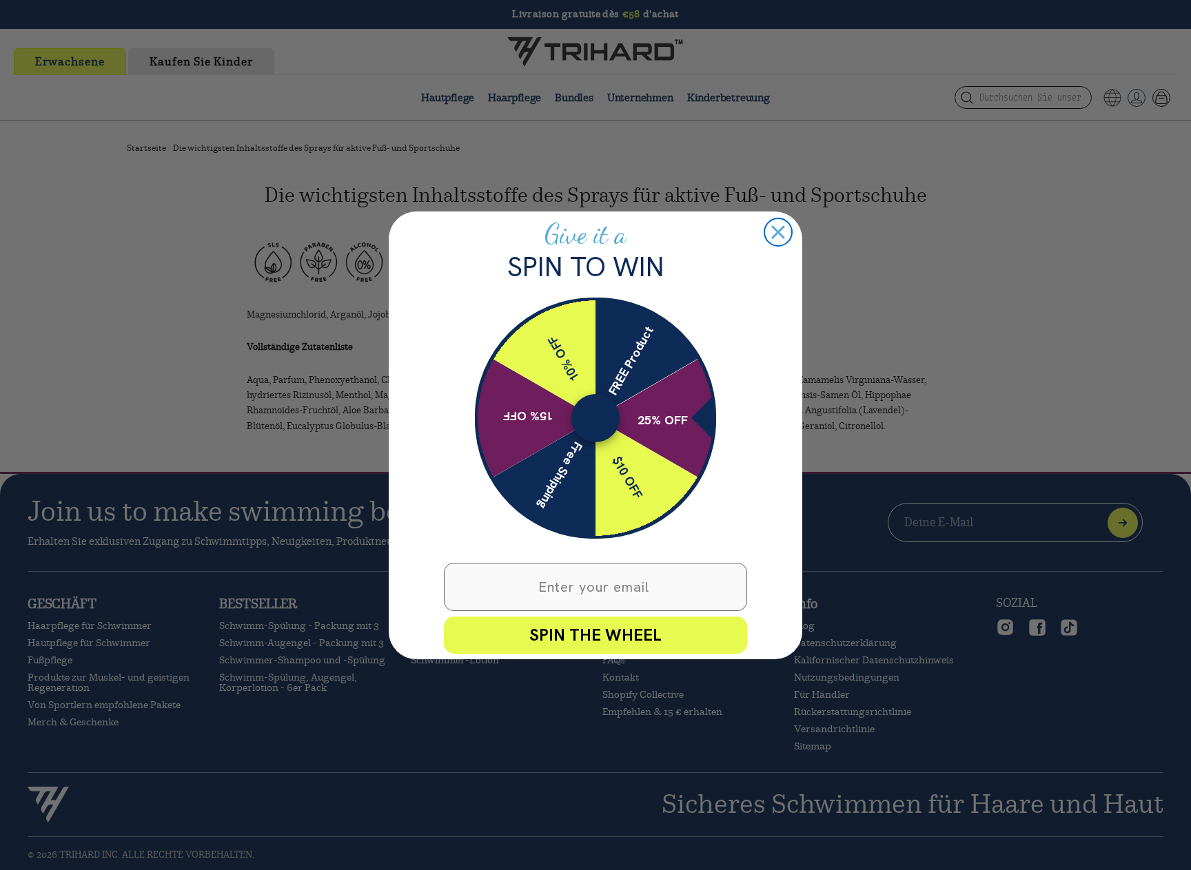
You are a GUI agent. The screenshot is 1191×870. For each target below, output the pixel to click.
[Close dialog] (778, 232)
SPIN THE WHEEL (595, 634)
